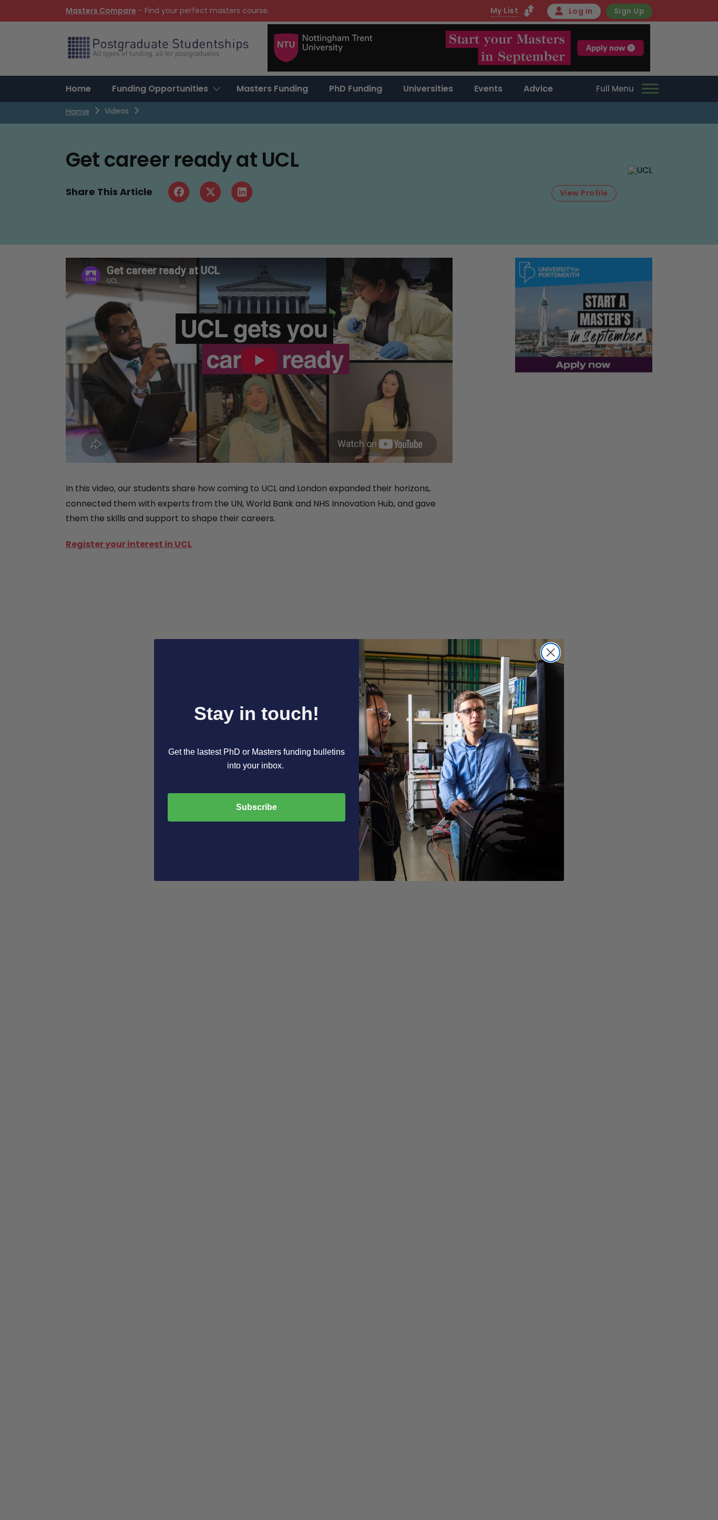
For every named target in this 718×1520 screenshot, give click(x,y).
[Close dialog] (550, 652)
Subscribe (256, 807)
